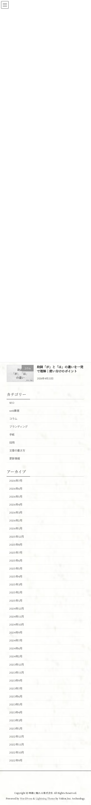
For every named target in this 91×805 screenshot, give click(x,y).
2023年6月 (15, 696)
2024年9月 (15, 632)
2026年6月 (15, 488)
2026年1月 (15, 528)
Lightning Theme (45, 798)
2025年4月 (15, 576)
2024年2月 (15, 656)
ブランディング (18, 426)
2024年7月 (15, 640)
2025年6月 (15, 560)
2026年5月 (15, 496)
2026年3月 (15, 512)
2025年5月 (15, 568)
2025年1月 (15, 600)
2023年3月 (15, 720)
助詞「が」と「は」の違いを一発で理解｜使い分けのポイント (60, 369)
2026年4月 (15, 504)
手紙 (12, 434)
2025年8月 (15, 544)
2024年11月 (16, 616)
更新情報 (14, 458)
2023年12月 (16, 664)
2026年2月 (15, 520)
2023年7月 (15, 688)
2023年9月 (15, 680)
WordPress (26, 798)
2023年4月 (15, 712)
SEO (11, 402)
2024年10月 (16, 624)
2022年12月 (16, 736)
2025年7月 (15, 552)
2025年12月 (16, 536)
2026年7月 (15, 480)
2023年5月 (15, 704)
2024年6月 (15, 648)
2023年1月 (15, 728)
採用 (12, 442)
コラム (13, 418)
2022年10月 (16, 752)
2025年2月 (15, 592)
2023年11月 (16, 672)
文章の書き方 (17, 450)
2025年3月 (15, 584)
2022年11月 (16, 744)
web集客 (14, 410)
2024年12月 (16, 608)
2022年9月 (15, 760)
